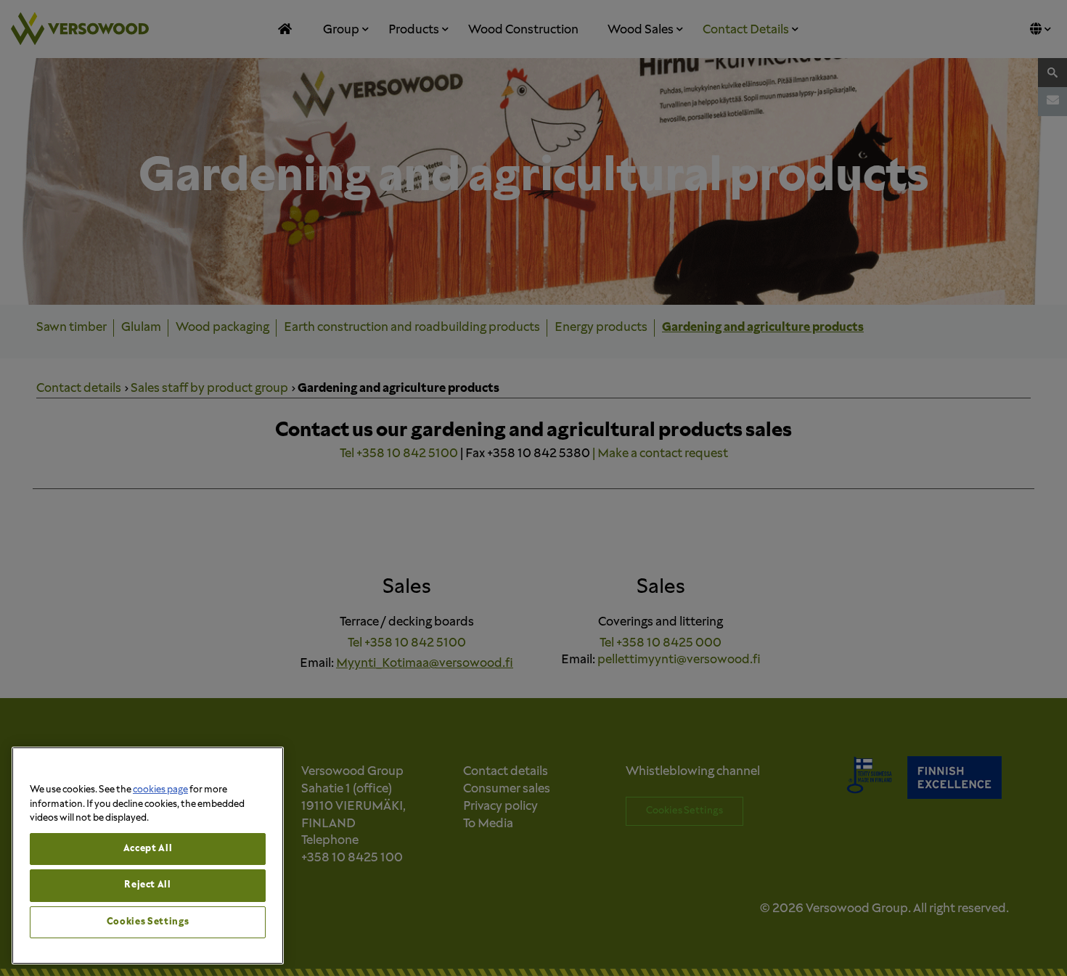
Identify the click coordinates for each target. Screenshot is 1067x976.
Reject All (147, 885)
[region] (148, 855)
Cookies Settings (148, 922)
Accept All (148, 849)
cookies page (160, 790)
